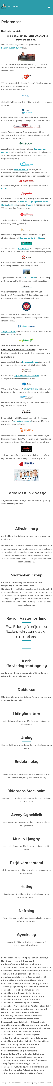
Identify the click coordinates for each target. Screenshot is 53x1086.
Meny (49, 7)
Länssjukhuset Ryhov (11, 48)
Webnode (17, 1083)
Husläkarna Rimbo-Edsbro (31, 238)
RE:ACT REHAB (31, 389)
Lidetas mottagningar (27, 202)
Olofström (43, 202)
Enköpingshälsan (30, 362)
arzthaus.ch (23, 248)
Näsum (4, 205)
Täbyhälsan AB (8, 331)
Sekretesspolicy (30, 1083)
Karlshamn (12, 205)
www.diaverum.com (22, 421)
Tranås (29, 205)
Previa (4, 189)
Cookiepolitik (45, 1083)
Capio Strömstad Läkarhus (26, 375)
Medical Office (29, 278)
